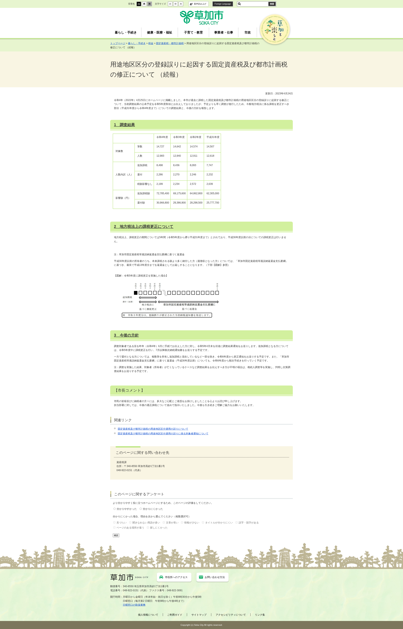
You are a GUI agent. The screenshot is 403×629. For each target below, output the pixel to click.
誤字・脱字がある (249, 522)
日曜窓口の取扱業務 (134, 605)
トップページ (117, 43)
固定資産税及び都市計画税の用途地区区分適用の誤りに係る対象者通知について (163, 433)
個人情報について (148, 614)
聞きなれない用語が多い (146, 522)
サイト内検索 (239, 4)
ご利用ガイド (174, 614)
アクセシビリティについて (231, 614)
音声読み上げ (200, 4)
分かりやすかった (127, 509)
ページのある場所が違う (130, 527)
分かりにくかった (153, 509)
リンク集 (260, 614)
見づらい (121, 522)
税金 (150, 43)
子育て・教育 (193, 32)
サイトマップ (199, 614)
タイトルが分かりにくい (219, 522)
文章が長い (172, 522)
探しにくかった (159, 527)
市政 (247, 32)
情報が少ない (191, 522)
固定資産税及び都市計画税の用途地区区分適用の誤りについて (153, 429)
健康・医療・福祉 (159, 32)
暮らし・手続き (126, 32)
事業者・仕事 (223, 32)
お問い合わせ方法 (215, 577)
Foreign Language (223, 4)
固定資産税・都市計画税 (170, 43)
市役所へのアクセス (176, 577)
